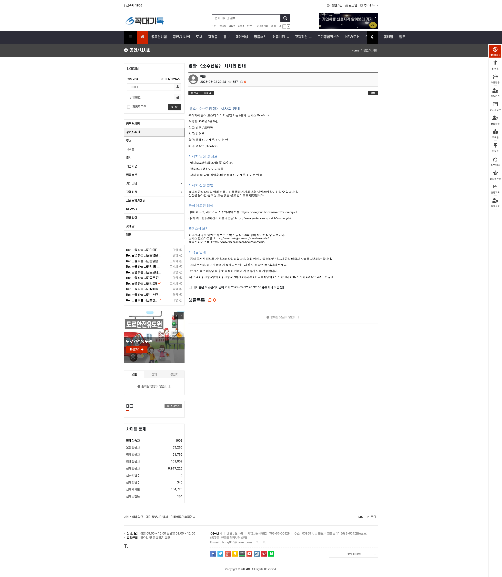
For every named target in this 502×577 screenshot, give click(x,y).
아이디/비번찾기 (171, 79)
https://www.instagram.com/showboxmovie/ (241, 238)
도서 (199, 37)
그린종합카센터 (328, 37)
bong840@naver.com (237, 542)
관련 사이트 (353, 554)
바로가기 (135, 349)
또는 (214, 26)
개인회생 (242, 37)
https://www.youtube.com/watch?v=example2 (263, 218)
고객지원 (301, 37)
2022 (232, 26)
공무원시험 (159, 37)
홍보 (226, 37)
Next (181, 315)
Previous (176, 315)
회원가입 (336, 5)
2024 (241, 26)
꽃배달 (388, 37)
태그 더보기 (173, 406)
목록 (373, 93)
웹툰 (402, 37)
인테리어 (131, 217)
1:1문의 (371, 517)
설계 (273, 26)
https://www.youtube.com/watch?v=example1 (269, 212)
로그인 (353, 5)
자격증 (212, 37)
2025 (250, 26)
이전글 (194, 93)
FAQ (360, 517)
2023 (222, 26)
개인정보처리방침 (157, 517)
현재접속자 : (154, 440)
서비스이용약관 (133, 517)
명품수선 (260, 37)
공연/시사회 (181, 37)
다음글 (207, 93)
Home (355, 50)
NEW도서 (352, 37)
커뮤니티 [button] (131, 183)
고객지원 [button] (131, 192)
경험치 (174, 374)
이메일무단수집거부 (183, 517)
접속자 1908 (134, 5)
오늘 (134, 374)
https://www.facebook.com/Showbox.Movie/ (238, 242)
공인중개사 (262, 26)
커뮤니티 (279, 37)
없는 (281, 26)
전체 (154, 374)
